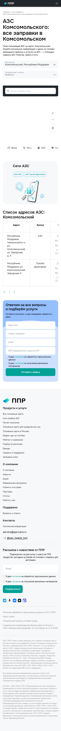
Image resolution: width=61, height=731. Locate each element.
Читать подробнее (33, 668)
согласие (19, 357)
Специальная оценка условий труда (20, 621)
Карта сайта (9, 616)
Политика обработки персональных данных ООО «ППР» (29, 612)
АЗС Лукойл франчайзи (35, 174)
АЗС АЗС (18, 174)
